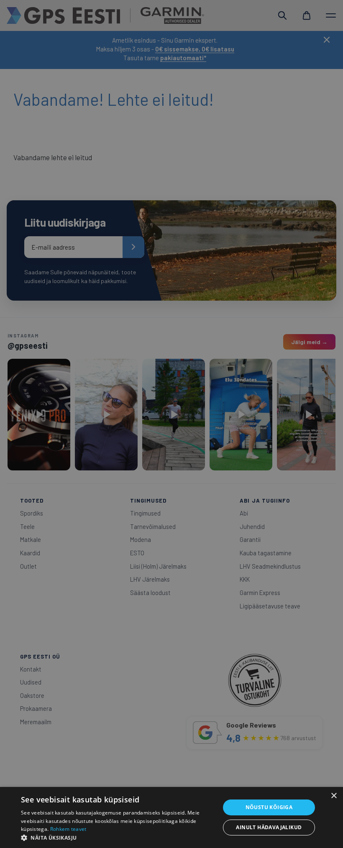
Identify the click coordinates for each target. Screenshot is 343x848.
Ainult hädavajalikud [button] (269, 827)
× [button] (333, 796)
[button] (117, 837)
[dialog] (171, 424)
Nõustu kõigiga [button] (269, 807)
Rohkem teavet (68, 829)
